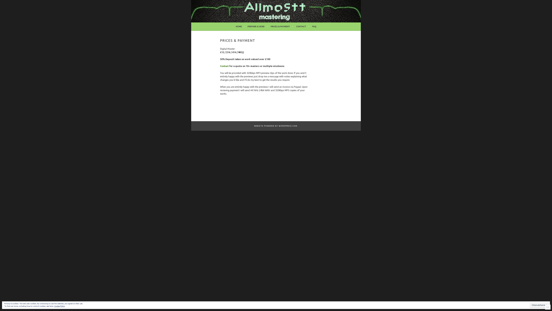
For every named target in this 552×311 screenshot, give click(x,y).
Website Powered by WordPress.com (275, 126)
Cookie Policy (59, 306)
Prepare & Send (256, 26)
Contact (301, 26)
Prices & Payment (280, 26)
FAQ (314, 26)
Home (239, 26)
